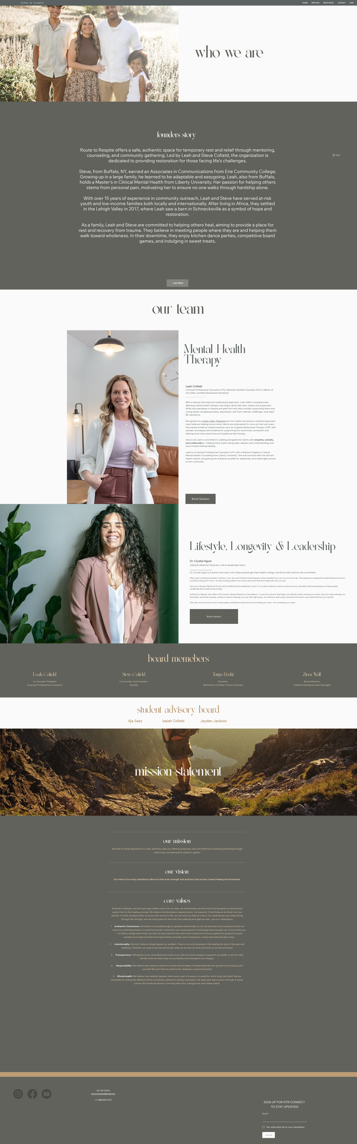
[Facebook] (32, 1094)
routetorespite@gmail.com (103, 1094)
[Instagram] (18, 1094)
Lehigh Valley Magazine (214, 421)
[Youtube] (46, 1094)
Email (265, 1113)
